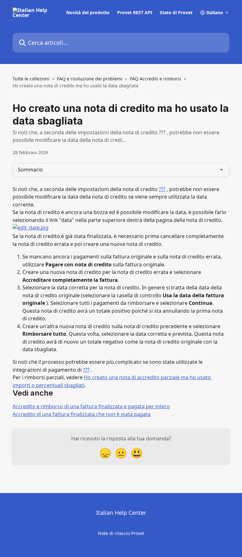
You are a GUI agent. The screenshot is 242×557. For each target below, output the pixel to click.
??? (162, 189)
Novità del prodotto (88, 12)
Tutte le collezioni (31, 79)
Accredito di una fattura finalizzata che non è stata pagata (82, 414)
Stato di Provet (176, 12)
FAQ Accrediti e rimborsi (155, 79)
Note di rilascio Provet (121, 533)
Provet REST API (134, 12)
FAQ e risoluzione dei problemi (89, 79)
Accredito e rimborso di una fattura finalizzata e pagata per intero (91, 406)
